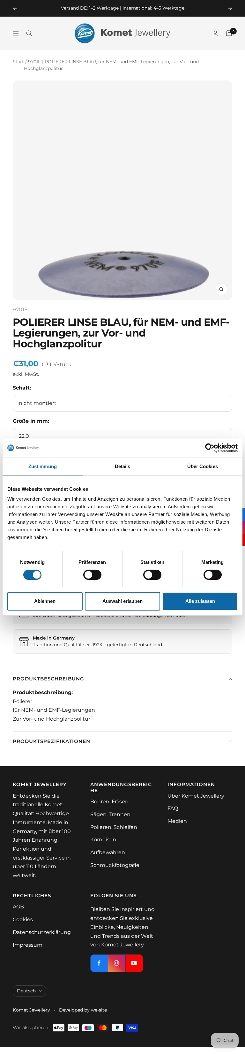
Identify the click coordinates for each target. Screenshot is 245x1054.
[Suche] (29, 33)
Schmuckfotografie (114, 865)
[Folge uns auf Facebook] (99, 963)
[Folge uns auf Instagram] (116, 963)
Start (18, 61)
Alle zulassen (200, 601)
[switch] (92, 575)
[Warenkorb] (229, 33)
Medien (177, 821)
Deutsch (26, 991)
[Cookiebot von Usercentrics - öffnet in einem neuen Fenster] (210, 448)
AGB (18, 907)
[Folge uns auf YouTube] (134, 963)
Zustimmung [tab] (42, 466)
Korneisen (103, 840)
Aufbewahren (107, 852)
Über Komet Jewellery (195, 796)
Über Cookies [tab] (202, 466)
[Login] (215, 33)
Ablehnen (45, 601)
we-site (99, 1010)
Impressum (27, 945)
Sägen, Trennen (110, 814)
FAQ (172, 808)
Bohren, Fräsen (109, 802)
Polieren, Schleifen (113, 827)
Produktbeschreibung (48, 679)
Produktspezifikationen (51, 741)
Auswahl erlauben (122, 601)
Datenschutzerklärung (42, 932)
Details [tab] (122, 466)
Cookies (23, 919)
